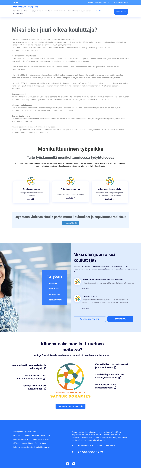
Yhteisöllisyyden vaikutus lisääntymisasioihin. (109, 376)
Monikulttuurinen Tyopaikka (25, 6)
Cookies (99, 445)
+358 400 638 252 (91, 319)
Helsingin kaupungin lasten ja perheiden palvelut (31, 447)
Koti (73, 445)
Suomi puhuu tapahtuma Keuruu (25, 431)
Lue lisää (69, 198)
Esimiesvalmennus (23, 11)
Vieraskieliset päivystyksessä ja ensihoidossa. (111, 366)
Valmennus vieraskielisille (57, 11)
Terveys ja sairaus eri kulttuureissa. (34, 387)
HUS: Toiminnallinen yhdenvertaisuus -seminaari (31, 435)
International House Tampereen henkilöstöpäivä (31, 439)
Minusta (98, 11)
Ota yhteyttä (121, 12)
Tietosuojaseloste (85, 445)
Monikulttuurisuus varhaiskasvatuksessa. (31, 377)
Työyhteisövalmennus (39, 11)
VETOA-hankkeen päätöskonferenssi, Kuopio (30, 443)
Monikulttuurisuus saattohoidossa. (105, 386)
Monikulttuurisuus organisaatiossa (80, 11)
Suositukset (17, 14)
